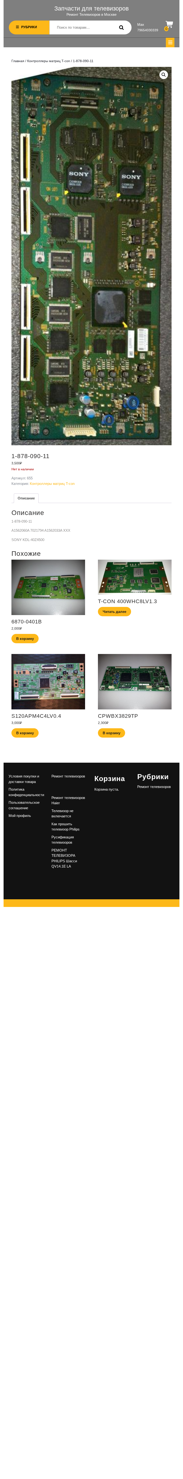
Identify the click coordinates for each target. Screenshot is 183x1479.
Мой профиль (20, 816)
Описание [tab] (26, 498)
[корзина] (170, 24)
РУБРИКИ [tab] (29, 27)
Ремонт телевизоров (68, 776)
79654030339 (147, 30)
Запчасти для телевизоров (91, 8)
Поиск (120, 27)
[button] (163, 74)
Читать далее (114, 612)
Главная (17, 61)
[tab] (170, 42)
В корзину (25, 639)
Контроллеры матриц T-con (48, 61)
